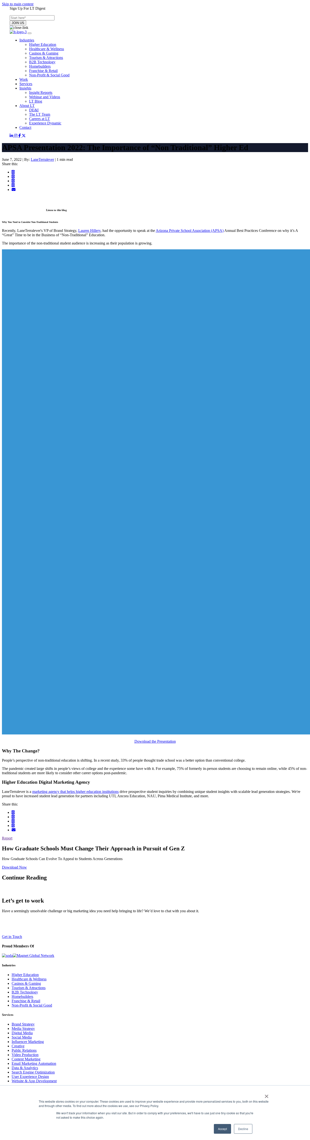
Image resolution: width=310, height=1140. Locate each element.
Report (7, 838)
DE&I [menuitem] (34, 110)
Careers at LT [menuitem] (39, 119)
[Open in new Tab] (12, 136)
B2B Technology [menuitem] (42, 62)
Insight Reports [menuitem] (40, 92)
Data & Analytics (25, 1068)
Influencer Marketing (28, 1042)
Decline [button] (243, 1129)
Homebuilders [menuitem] (40, 66)
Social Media (22, 1037)
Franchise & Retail (26, 1001)
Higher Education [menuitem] (42, 44)
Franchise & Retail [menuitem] (43, 71)
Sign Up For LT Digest (27, 8)
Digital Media (22, 1033)
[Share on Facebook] (13, 172)
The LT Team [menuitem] (39, 114)
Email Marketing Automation (34, 1063)
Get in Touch (12, 937)
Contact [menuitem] (25, 127)
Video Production (25, 1055)
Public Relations (24, 1050)
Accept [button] (222, 1129)
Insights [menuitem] (25, 88)
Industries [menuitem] (26, 40)
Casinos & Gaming (26, 983)
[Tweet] (13, 176)
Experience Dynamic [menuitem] (45, 123)
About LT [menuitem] (27, 106)
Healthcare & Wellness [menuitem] (46, 49)
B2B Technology (25, 992)
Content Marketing (26, 1059)
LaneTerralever (42, 159)
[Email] (14, 189)
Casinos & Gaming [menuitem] (43, 53)
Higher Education (25, 975)
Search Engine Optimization (33, 1072)
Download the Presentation (155, 741)
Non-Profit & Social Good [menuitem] (49, 75)
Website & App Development (34, 1081)
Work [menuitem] (23, 79)
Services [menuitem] (25, 84)
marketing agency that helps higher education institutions (75, 792)
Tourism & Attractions (29, 988)
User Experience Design (30, 1077)
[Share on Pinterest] (13, 185)
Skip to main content (17, 4)
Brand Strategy (23, 1024)
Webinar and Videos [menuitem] (44, 97)
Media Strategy (23, 1028)
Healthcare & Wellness (29, 979)
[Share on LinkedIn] (13, 181)
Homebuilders (22, 996)
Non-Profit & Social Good (32, 1005)
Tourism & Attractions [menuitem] (46, 58)
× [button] (266, 1094)
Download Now (14, 867)
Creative (18, 1046)
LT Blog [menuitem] (35, 101)
